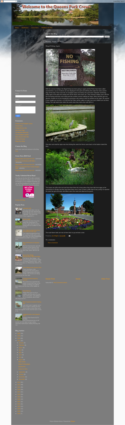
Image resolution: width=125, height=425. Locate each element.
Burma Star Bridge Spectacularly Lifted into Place (31, 255)
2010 (19, 336)
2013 (19, 382)
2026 (19, 413)
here (16, 151)
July (20, 357)
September (22, 372)
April (20, 350)
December (22, 379)
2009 (19, 333)
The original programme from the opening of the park (31, 230)
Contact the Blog (20, 200)
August (21, 359)
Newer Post (50, 279)
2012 (19, 340)
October (21, 374)
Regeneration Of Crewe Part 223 (24, 158)
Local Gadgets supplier (22, 134)
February (22, 345)
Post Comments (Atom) (60, 282)
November (22, 377)
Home (17, 27)
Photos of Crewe (20, 139)
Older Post (105, 279)
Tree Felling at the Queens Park (32, 267)
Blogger (73, 421)
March (21, 347)
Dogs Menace (27, 291)
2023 (19, 406)
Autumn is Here (22, 369)
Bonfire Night (26, 219)
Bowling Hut (21, 366)
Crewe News (35, 27)
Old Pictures (25, 27)
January (21, 342)
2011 (18, 338)
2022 (19, 404)
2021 (19, 401)
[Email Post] (69, 236)
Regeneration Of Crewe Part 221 (24, 170)
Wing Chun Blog (20, 141)
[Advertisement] (78, 262)
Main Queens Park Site (22, 137)
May (20, 352)
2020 (19, 399)
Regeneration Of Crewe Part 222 (24, 164)
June (20, 354)
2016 (19, 389)
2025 (19, 411)
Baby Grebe (21, 361)
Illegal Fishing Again (24, 364)
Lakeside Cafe (27, 208)
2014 (19, 384)
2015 (19, 387)
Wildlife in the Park (46, 27)
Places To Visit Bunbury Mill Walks (25, 161)
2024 (19, 408)
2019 (19, 396)
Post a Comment (53, 242)
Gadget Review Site (21, 128)
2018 (19, 394)
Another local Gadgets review (23, 123)
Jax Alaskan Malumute (21, 132)
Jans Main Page (20, 130)
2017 (19, 392)
